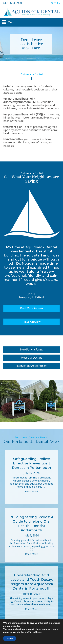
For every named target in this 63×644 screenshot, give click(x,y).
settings (37, 632)
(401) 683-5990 (12, 3)
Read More (31, 491)
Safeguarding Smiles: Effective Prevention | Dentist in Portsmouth (31, 463)
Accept (10, 638)
